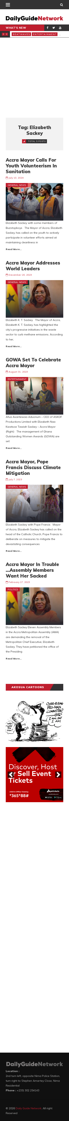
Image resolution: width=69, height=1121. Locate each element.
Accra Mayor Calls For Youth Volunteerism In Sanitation (31, 165)
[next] (58, 775)
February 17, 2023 (19, 582)
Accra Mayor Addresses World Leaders (33, 265)
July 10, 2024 (16, 177)
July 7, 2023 (15, 479)
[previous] (11, 775)
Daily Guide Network (28, 1108)
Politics (13, 589)
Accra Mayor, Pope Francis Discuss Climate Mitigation (33, 467)
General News (17, 185)
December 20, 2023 (20, 274)
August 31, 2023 (18, 371)
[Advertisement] (34, 77)
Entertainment (45, 34)
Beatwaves (21, 34)
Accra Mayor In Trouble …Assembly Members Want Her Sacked (32, 570)
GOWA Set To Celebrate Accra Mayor (33, 362)
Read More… (14, 249)
